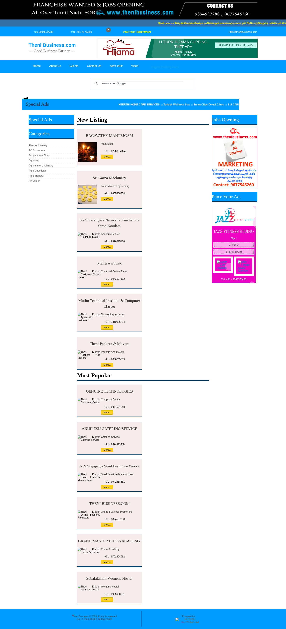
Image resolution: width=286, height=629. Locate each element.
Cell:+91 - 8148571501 (183, 54)
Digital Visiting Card (165, 67)
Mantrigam (107, 143)
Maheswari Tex (109, 263)
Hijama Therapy (183, 51)
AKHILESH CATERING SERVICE (109, 428)
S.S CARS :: (219, 104)
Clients (74, 65)
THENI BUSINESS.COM (109, 503)
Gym (233, 238)
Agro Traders (36, 175)
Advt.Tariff (116, 65)
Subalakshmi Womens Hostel (109, 578)
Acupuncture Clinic (39, 155)
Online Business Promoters (116, 511)
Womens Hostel (110, 586)
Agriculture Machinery (41, 165)
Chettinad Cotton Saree (114, 271)
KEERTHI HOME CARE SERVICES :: (125, 104)
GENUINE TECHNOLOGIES (109, 391)
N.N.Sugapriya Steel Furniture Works (109, 466)
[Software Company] (188, 621)
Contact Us (94, 65)
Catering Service (110, 436)
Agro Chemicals (37, 170)
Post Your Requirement (137, 31)
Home (37, 65)
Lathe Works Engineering (115, 186)
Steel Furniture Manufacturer (117, 474)
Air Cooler (34, 180)
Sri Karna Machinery (109, 178)
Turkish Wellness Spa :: (162, 104)
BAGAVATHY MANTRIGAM (109, 135)
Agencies (34, 160)
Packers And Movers (113, 351)
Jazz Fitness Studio (234, 231)
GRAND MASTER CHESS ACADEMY (109, 541)
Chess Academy (110, 549)
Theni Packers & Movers (109, 343)
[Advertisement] (234, 347)
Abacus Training (38, 145)
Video (134, 65)
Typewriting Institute (112, 314)
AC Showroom (37, 150)
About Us (55, 65)
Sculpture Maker (110, 234)
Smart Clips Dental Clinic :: (194, 104)
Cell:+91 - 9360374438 (233, 279)
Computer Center (110, 399)
